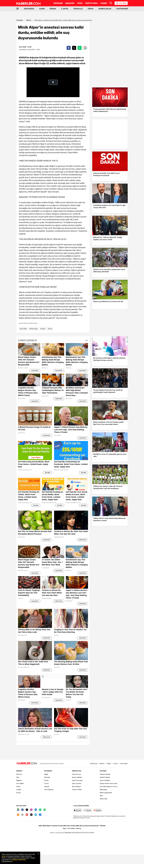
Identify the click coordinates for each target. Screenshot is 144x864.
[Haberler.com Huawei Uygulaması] (97, 810)
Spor (18, 777)
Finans (46, 780)
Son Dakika (20, 783)
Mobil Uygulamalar (106, 792)
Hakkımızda (93, 763)
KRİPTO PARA (91, 3)
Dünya (18, 792)
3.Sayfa (18, 789)
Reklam (102, 763)
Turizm (46, 783)
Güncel (28, 20)
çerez (3, 856)
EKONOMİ (58, 3)
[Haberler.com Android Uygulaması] (87, 810)
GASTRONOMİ (122, 9)
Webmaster (103, 789)
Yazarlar (46, 786)
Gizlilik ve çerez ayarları (57, 832)
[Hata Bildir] (67, 832)
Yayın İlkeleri (124, 763)
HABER (104, 3)
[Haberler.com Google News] (18, 810)
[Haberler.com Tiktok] (31, 815)
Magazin (19, 780)
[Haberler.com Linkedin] (35, 810)
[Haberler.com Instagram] (31, 810)
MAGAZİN (69, 3)
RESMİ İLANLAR (105, 9)
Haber (65, 828)
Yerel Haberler (49, 789)
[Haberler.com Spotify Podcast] (44, 810)
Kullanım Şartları (105, 774)
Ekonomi (19, 774)
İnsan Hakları (23, 328)
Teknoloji (47, 777)
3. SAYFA (64, 9)
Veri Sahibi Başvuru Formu (108, 786)
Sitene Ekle (103, 799)
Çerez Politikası (105, 780)
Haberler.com (76, 771)
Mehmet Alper (34, 328)
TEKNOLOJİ (78, 9)
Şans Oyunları (76, 783)
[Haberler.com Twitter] (27, 810)
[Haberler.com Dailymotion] (40, 815)
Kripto (18, 786)
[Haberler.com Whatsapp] (40, 810)
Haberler (19, 771)
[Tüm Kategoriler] (17, 8)
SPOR (79, 3)
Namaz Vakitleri (77, 777)
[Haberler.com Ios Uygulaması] (77, 810)
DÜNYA (91, 9)
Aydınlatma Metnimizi (19, 860)
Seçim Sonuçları (77, 780)
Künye (116, 763)
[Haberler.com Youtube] (27, 815)
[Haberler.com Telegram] (35, 815)
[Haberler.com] (26, 763)
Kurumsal (103, 771)
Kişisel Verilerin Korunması (108, 783)
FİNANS (53, 9)
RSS (101, 796)
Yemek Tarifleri (77, 789)
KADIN (42, 9)
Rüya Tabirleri (76, 786)
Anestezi (42, 328)
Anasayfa (19, 20)
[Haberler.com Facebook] (22, 810)
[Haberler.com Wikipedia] (22, 815)
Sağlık (46, 774)
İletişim (109, 763)
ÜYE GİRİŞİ (122, 3)
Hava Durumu (76, 774)
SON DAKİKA (29, 9)
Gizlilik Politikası (105, 777)
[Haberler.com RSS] (18, 815)
